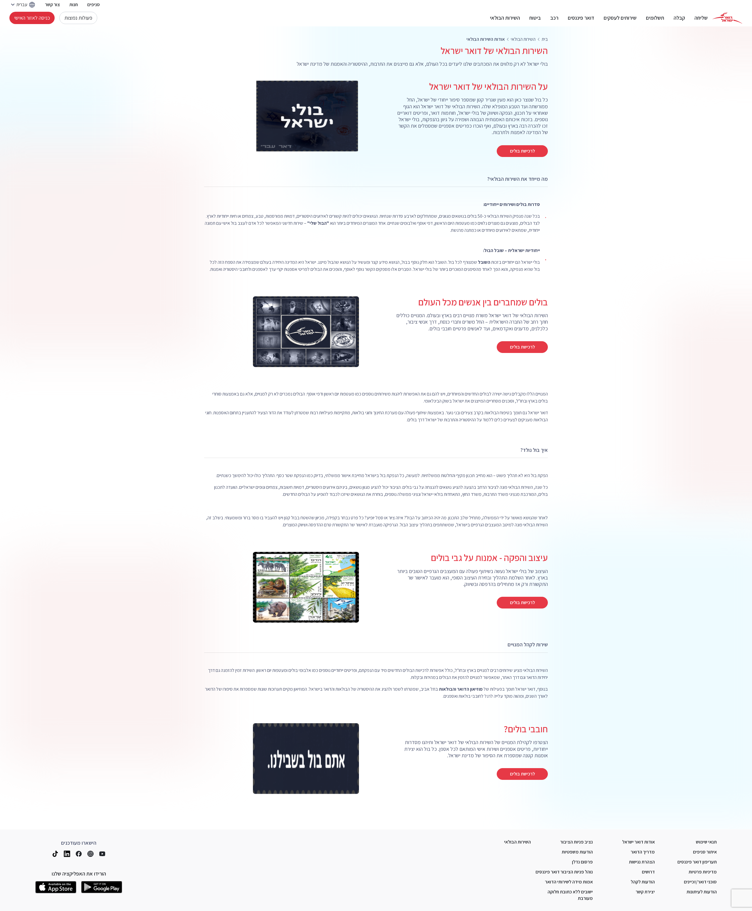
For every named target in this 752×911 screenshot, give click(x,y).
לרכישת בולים (522, 151)
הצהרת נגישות (642, 862)
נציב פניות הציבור (576, 842)
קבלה (679, 18)
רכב (554, 18)
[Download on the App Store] (55, 887)
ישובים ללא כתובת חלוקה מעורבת (570, 895)
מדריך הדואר (643, 852)
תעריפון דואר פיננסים (697, 862)
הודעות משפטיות (577, 852)
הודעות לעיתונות (701, 892)
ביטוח (535, 18)
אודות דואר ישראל (638, 842)
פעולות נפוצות (78, 17)
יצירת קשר (645, 892)
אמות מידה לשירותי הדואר (569, 882)
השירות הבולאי (505, 18)
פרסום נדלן (582, 862)
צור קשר (52, 4)
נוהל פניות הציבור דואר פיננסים (564, 872)
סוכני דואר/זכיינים (700, 882)
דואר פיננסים (581, 18)
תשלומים (655, 18)
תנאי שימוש (706, 842)
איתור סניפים (705, 852)
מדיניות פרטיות (703, 872)
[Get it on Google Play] (101, 887)
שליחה (701, 18)
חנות (73, 4)
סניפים (93, 4)
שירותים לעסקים (620, 18)
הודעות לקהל (643, 882)
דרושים (648, 872)
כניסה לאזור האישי (32, 17)
